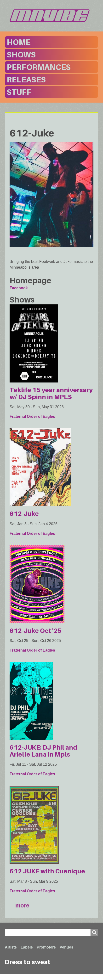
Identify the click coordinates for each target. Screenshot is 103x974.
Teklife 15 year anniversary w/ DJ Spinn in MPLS (51, 393)
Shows (21, 54)
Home (18, 42)
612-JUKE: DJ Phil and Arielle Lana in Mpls (43, 751)
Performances (39, 67)
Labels (27, 947)
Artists (11, 947)
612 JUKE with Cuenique (47, 871)
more (22, 905)
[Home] (51, 15)
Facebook (19, 288)
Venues (66, 947)
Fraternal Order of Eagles (32, 416)
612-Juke (24, 513)
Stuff (19, 92)
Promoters (46, 947)
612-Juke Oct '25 (36, 630)
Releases (26, 79)
